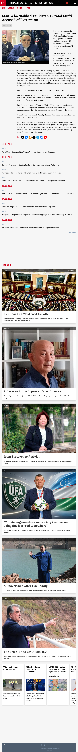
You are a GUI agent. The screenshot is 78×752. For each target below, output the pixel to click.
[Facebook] (41, 137)
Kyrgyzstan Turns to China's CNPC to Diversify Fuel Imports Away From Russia (31, 173)
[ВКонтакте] (26, 137)
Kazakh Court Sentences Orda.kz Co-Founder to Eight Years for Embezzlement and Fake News (38, 194)
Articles (11, 8)
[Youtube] (45, 137)
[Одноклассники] (30, 137)
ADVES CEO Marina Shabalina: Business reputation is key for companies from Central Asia (57, 671)
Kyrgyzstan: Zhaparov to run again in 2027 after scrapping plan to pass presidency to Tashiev (37, 214)
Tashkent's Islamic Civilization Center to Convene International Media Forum (31, 165)
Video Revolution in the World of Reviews (33, 669)
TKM (40, 3)
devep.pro (49, 749)
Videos (19, 8)
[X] (22, 137)
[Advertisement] (39, 249)
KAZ (26, 3)
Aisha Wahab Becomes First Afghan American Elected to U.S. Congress (28, 152)
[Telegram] (37, 137)
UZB (45, 3)
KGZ (31, 3)
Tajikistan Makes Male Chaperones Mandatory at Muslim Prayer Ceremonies (30, 227)
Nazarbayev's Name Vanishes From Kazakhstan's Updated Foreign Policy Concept (33, 181)
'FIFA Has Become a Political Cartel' (10, 668)
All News (72, 232)
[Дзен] (33, 137)
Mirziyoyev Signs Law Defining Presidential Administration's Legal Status (29, 207)
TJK (36, 3)
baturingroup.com (52, 748)
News (4, 8)
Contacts (6, 744)
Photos (27, 8)
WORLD (51, 3)
